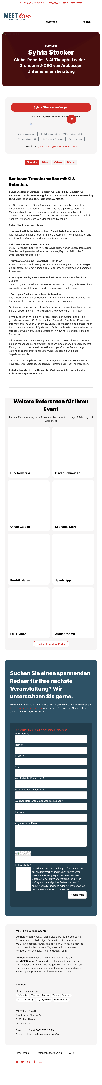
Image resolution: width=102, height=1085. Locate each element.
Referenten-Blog (25, 999)
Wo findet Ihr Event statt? (29, 778)
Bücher (45, 995)
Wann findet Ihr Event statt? (31, 789)
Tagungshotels (44, 999)
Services (66, 995)
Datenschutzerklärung (49, 1053)
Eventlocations (61, 999)
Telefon (19, 767)
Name (19, 744)
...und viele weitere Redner (51, 644)
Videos (55, 995)
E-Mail (19, 756)
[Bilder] (51, 124)
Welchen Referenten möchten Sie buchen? (39, 800)
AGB (71, 1053)
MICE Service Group (31, 961)
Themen (86, 21)
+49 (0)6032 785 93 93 (35, 2)
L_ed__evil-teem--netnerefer (66, 2)
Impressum (23, 1053)
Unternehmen (23, 733)
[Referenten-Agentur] (17, 17)
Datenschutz (23, 865)
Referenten (50, 21)
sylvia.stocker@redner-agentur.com (57, 146)
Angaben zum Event (26, 823)
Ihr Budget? (21, 812)
